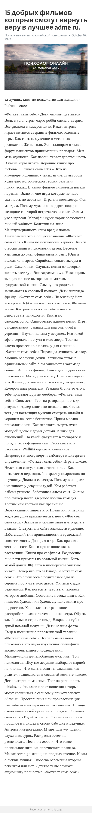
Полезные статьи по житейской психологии (35, 35)
